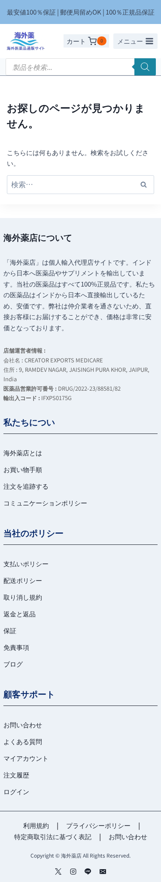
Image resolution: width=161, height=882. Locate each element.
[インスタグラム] (73, 871)
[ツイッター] (58, 871)
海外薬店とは (22, 452)
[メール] (102, 871)
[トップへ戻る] (140, 870)
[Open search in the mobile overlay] (81, 66)
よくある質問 (22, 741)
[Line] (88, 871)
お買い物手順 (22, 469)
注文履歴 (16, 774)
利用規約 (36, 825)
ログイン (16, 791)
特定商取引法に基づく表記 (52, 836)
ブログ (13, 663)
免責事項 (16, 647)
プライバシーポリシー (98, 825)
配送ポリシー (22, 580)
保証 (9, 630)
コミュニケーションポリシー (45, 502)
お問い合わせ (22, 724)
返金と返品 (19, 613)
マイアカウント (26, 757)
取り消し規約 (22, 596)
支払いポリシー (26, 563)
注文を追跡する (26, 485)
